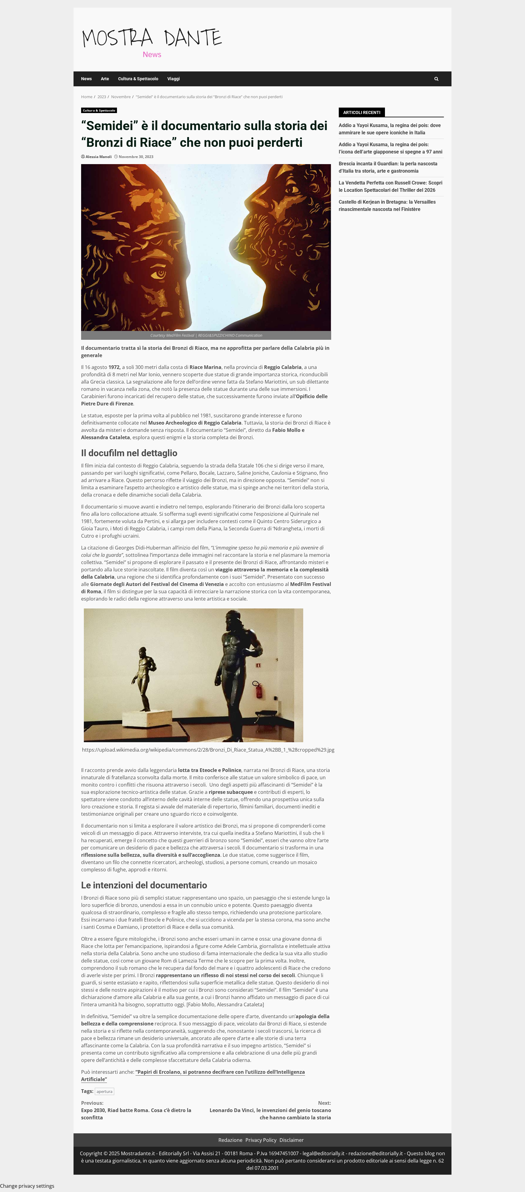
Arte (105, 78)
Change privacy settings (27, 1186)
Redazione (230, 1140)
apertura (104, 1091)
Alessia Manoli (99, 156)
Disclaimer (292, 1140)
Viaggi (173, 78)
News (86, 78)
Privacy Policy (260, 1140)
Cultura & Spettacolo (138, 78)
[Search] (436, 79)
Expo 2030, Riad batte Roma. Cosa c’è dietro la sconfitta (136, 1110)
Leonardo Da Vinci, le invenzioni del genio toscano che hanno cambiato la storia (270, 1110)
